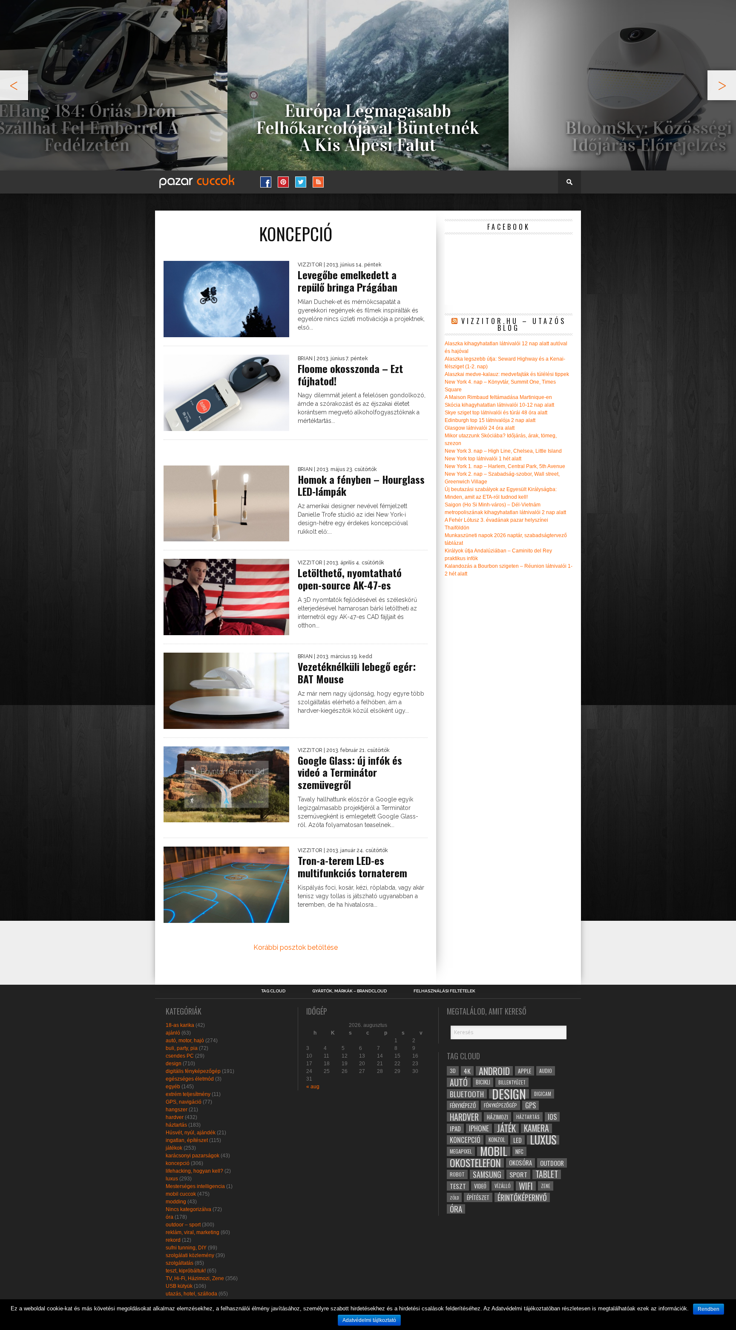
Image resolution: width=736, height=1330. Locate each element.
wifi (526, 1186)
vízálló (502, 1185)
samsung (487, 1174)
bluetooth (467, 1094)
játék (506, 1128)
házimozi (497, 1117)
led (517, 1140)
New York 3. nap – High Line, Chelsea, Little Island (503, 451)
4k (467, 1071)
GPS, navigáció (183, 1102)
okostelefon (475, 1163)
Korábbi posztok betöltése (295, 947)
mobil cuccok (181, 1194)
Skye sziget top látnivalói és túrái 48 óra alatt (496, 413)
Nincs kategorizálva (188, 1209)
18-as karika (180, 1025)
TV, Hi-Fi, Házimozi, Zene (195, 1278)
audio (545, 1070)
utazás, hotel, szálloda (191, 1294)
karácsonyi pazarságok (192, 1156)
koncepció (178, 1163)
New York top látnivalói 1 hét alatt (483, 459)
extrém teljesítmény (188, 1094)
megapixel (461, 1151)
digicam (542, 1093)
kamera (536, 1128)
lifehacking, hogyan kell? (194, 1171)
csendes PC (180, 1056)
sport (518, 1174)
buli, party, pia (182, 1048)
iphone (479, 1128)
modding (176, 1202)
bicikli (483, 1082)
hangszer (176, 1110)
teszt (458, 1186)
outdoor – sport (183, 1225)
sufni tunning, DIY (186, 1248)
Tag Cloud (273, 991)
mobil (493, 1151)
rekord (173, 1240)
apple (524, 1071)
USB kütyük (179, 1286)
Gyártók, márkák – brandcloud (349, 991)
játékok (174, 1148)
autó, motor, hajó (185, 1041)
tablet (546, 1174)
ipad (455, 1128)
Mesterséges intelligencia (195, 1186)
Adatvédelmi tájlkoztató (369, 1320)
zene (545, 1186)
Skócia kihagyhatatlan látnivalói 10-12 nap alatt (499, 405)
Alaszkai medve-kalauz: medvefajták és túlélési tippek (507, 374)
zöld (454, 1197)
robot (457, 1174)
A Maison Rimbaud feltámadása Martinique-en (498, 397)
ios (552, 1117)
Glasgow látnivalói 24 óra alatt (480, 428)
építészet (478, 1197)
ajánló (173, 1033)
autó (459, 1082)
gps (530, 1105)
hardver (175, 1117)
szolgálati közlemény (190, 1255)
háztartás (176, 1125)
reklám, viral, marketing (192, 1232)
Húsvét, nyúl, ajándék (191, 1133)
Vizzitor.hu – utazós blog (513, 324)
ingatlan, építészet (187, 1140)
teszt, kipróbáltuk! (186, 1271)
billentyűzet (512, 1082)
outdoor (552, 1163)
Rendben (708, 1309)
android (494, 1071)
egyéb (173, 1087)
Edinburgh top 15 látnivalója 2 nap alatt (490, 420)
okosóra (520, 1162)
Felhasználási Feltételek (444, 991)
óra (169, 1217)
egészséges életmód (190, 1079)
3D (453, 1070)
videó (480, 1186)
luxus (172, 1179)
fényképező (463, 1105)
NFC (519, 1151)
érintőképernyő (522, 1197)
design (173, 1064)
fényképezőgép (500, 1105)
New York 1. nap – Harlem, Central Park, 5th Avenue (505, 466)
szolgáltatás (179, 1263)
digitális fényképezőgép (193, 1071)
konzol (497, 1140)
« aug (312, 1087)
